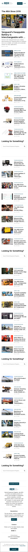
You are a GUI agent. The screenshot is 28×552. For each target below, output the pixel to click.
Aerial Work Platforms (20, 73)
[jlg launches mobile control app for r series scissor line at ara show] (7, 271)
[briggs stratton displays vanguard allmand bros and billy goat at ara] (7, 87)
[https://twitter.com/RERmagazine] (15, 530)
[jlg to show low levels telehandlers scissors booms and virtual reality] (7, 401)
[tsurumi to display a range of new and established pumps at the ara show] (7, 293)
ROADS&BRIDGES (14, 538)
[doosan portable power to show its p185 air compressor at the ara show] (7, 456)
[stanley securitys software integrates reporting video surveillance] (7, 423)
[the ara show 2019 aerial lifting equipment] (7, 208)
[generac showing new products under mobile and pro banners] (7, 389)
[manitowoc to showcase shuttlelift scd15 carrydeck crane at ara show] (7, 412)
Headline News (17, 95)
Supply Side (17, 84)
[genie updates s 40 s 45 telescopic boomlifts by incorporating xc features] (7, 174)
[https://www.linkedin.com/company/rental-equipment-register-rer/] (13, 530)
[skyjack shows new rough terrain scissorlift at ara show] (7, 132)
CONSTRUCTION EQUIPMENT (14, 536)
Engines (3, 29)
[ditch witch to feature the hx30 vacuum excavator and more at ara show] (7, 338)
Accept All (14, 549)
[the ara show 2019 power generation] (7, 230)
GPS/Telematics (18, 61)
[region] (14, 547)
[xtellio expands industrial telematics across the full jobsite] (7, 64)
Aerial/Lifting (17, 50)
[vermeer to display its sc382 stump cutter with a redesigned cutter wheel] (7, 327)
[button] (3, 3)
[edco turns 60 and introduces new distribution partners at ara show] (7, 349)
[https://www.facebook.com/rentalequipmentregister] (12, 530)
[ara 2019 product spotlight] (7, 379)
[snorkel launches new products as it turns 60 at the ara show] (7, 241)
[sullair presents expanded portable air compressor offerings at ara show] (7, 304)
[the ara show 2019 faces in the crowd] (7, 185)
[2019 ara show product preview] (7, 446)
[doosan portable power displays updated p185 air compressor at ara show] (7, 120)
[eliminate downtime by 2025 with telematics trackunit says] (7, 196)
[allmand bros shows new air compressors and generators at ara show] (7, 163)
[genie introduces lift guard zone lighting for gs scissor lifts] (7, 53)
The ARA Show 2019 (18, 106)
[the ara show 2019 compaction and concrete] (7, 282)
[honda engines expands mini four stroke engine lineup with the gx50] (7, 109)
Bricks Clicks (17, 420)
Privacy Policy (22, 545)
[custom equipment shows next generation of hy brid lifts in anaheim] (7, 98)
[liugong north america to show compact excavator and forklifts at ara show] (7, 434)
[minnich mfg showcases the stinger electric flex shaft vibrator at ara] (7, 219)
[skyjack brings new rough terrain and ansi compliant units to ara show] (7, 316)
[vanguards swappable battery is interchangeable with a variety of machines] (14, 21)
